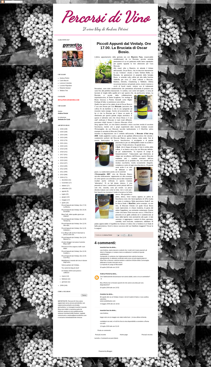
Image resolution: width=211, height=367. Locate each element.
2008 (62, 285)
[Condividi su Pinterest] (131, 235)
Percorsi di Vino (105, 17)
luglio (64, 194)
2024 (62, 135)
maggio (64, 200)
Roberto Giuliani (65, 88)
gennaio (65, 282)
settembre (65, 188)
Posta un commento (104, 330)
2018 (62, 152)
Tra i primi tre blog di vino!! (70, 268)
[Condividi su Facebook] (129, 235)
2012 (62, 169)
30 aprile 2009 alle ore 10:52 (109, 287)
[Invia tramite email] (122, 235)
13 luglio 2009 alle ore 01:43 (109, 326)
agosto (64, 191)
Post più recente (100, 335)
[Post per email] (118, 235)
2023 (62, 137)
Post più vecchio (147, 335)
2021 (62, 143)
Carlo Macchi (64, 80)
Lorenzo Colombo (66, 83)
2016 (62, 157)
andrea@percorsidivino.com (77, 315)
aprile (64, 203)
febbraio (65, 279)
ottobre (64, 186)
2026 (62, 129)
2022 (62, 140)
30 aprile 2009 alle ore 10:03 (109, 267)
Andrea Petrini (108, 235)
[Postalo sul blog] (124, 235)
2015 (62, 160)
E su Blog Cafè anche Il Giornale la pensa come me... (73, 233)
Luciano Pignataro (66, 85)
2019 (62, 149)
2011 (62, 172)
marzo (64, 276)
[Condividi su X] (126, 235)
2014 (62, 163)
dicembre (65, 180)
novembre (65, 183)
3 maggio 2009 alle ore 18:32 (110, 304)
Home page (124, 335)
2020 (62, 146)
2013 (62, 166)
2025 (62, 132)
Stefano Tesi (64, 90)
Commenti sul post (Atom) (109, 338)
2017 (62, 154)
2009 (62, 177)
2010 (62, 174)
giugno (64, 197)
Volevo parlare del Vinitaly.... (71, 265)
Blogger (109, 351)
